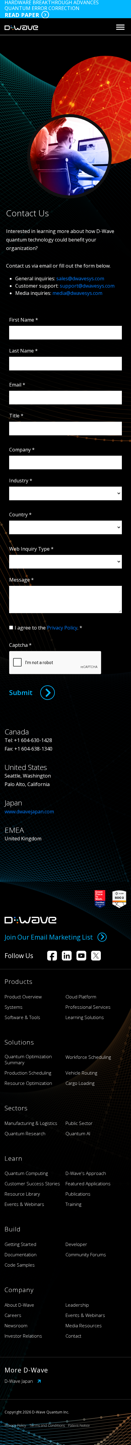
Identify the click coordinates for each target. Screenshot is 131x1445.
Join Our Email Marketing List (49, 937)
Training (73, 1204)
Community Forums (86, 1254)
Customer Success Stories (32, 1183)
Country (20, 514)
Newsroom (16, 1325)
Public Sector (79, 1123)
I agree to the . (48, 627)
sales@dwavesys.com (80, 278)
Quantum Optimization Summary (28, 1059)
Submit (21, 692)
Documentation (21, 1254)
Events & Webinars (24, 1204)
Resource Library (22, 1194)
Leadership (77, 1305)
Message (21, 579)
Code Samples (20, 1265)
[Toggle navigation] (120, 27)
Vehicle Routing (81, 1073)
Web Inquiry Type (31, 548)
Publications (78, 1194)
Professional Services (88, 1007)
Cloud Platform (81, 997)
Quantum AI (78, 1133)
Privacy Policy (62, 627)
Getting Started (20, 1244)
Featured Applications (88, 1183)
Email (17, 384)
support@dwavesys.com (87, 285)
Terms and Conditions (47, 1425)
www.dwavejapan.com (30, 811)
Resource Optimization (28, 1083)
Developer (76, 1244)
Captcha (20, 645)
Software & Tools (22, 1017)
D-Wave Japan (19, 1381)
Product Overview (23, 997)
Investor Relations (23, 1336)
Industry (20, 480)
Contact (73, 1336)
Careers (13, 1315)
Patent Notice (79, 1425)
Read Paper (22, 15)
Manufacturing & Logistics (31, 1123)
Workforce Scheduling (88, 1057)
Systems (14, 1007)
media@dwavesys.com (77, 293)
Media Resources (84, 1325)
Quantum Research (25, 1133)
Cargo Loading (80, 1083)
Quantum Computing (26, 1173)
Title (16, 415)
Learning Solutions (85, 1017)
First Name (23, 319)
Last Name (23, 350)
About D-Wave (19, 1305)
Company (22, 449)
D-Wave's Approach (86, 1173)
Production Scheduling (28, 1073)
